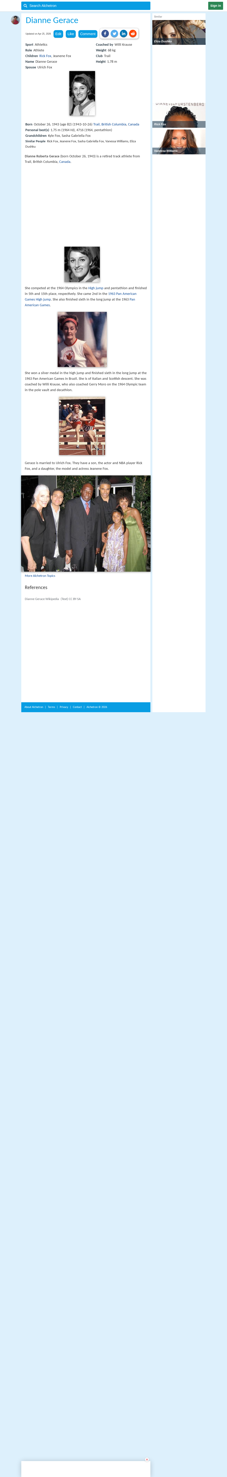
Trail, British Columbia (109, 124)
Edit (58, 34)
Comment (88, 34)
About (33, 1260)
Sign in (215, 5)
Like (71, 34)
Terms (51, 1260)
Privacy (64, 1260)
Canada (133, 124)
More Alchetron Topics (40, 695)
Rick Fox (45, 56)
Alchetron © (97, 1260)
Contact (77, 1260)
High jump (95, 340)
